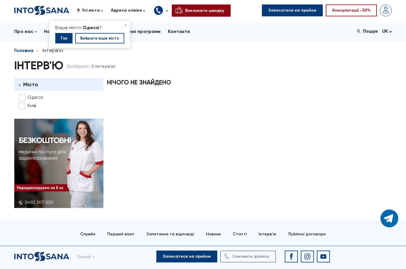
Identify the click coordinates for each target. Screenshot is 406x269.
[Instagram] (307, 256)
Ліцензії (84, 256)
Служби (87, 234)
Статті (240, 234)
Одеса (35, 97)
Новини (213, 234)
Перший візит (121, 234)
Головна (23, 50)
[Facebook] (291, 256)
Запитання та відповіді (170, 234)
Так (63, 38)
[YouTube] (323, 256)
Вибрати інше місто (99, 38)
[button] (92, 10)
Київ (32, 105)
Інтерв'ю (267, 234)
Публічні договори (307, 234)
